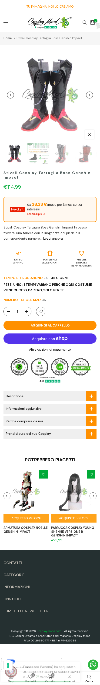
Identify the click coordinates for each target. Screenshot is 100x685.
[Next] (89, 95)
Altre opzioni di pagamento (50, 349)
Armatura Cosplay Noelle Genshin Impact (25, 530)
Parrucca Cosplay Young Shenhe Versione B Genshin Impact (72, 531)
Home (7, 38)
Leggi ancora (53, 238)
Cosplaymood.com (49, 631)
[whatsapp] (93, 665)
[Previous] (10, 95)
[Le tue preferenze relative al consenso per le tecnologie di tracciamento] (8, 665)
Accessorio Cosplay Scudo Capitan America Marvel (50, 663)
